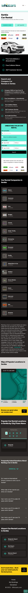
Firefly (10, 255)
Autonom (10, 198)
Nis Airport (11, 546)
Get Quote (20, 25)
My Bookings (13, 582)
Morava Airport (12, 553)
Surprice (10, 312)
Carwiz (10, 222)
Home (13, 580)
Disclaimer (13, 585)
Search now (24, 411)
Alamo (10, 190)
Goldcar (10, 271)
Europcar (10, 247)
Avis (9, 206)
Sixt (9, 304)
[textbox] (14, 133)
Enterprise (11, 239)
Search (14, 152)
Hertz (9, 288)
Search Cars (7, 25)
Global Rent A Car (13, 263)
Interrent (10, 296)
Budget (10, 214)
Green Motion (12, 280)
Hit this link (17, 347)
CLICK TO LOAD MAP (8, 370)
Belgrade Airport (13, 539)
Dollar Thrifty (12, 231)
